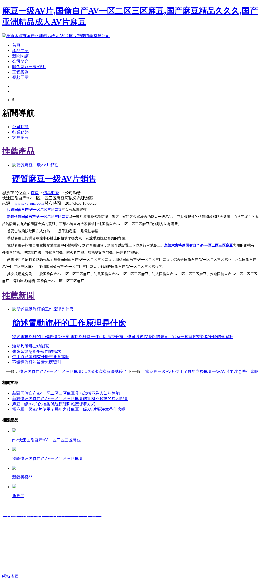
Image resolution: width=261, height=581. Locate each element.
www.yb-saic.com (29, 203)
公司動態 (20, 127)
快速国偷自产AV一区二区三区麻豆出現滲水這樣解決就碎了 (72, 371)
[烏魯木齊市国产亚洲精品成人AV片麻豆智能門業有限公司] (56, 36)
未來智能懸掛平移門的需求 (36, 351)
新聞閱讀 (20, 56)
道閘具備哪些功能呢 (30, 346)
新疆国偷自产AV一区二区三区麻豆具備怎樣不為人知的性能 (66, 393)
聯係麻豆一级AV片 (29, 66)
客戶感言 (20, 137)
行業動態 (20, 132)
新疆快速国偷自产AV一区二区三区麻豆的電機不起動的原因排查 (70, 398)
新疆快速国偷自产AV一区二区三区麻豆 (38, 217)
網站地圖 (10, 576)
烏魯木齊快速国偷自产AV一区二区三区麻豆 (198, 245)
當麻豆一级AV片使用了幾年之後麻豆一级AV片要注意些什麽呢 (201, 371)
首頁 (16, 45)
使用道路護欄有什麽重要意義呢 (40, 357)
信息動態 (51, 192)
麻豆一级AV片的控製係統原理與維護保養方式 (53, 404)
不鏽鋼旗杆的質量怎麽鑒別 (36, 362)
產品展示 (20, 50)
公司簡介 (20, 61)
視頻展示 (20, 77)
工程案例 (20, 72)
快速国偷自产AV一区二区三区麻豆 (34, 210)
